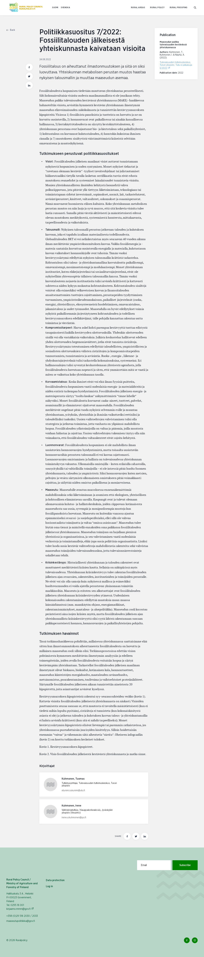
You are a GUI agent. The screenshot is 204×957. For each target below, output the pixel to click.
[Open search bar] (195, 7)
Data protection (55, 880)
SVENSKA (65, 8)
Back (12, 30)
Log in (49, 886)
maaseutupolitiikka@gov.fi (20, 921)
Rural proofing (178, 8)
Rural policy (157, 8)
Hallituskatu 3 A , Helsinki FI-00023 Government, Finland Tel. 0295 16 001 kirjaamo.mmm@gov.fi (23, 901)
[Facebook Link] (187, 940)
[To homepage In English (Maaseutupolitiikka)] (26, 7)
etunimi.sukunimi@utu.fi (73, 790)
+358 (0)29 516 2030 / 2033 (22, 916)
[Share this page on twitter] (29, 76)
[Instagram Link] (195, 940)
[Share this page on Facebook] (29, 67)
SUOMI (55, 8)
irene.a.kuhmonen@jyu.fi (74, 817)
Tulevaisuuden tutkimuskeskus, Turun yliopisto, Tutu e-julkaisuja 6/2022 (176, 65)
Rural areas (138, 8)
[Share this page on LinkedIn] (29, 85)
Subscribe (185, 865)
